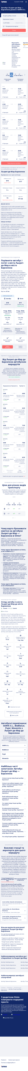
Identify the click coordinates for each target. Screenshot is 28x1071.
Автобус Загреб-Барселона (8, 968)
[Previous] (4, 504)
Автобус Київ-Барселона (7, 962)
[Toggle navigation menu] (26, 2)
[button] (8, 22)
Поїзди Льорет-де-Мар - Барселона (11, 942)
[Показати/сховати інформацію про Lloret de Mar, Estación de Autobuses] (25, 903)
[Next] (24, 75)
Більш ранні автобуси (10, 471)
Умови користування (14, 1060)
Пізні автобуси (19, 471)
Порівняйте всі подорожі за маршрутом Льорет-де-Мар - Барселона (12, 944)
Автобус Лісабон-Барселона (8, 965)
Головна (3, 987)
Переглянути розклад (7, 200)
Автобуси (9, 987)
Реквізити (3, 1060)
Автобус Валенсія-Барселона (8, 981)
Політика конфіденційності (8, 1062)
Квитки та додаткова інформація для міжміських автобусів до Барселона (11, 948)
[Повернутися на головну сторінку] (4, 2)
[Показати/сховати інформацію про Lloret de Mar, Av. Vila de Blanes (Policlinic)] (25, 911)
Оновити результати (13, 379)
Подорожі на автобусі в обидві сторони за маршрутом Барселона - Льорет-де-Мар (13, 938)
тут (24, 476)
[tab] (7, 80)
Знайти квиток (7, 182)
